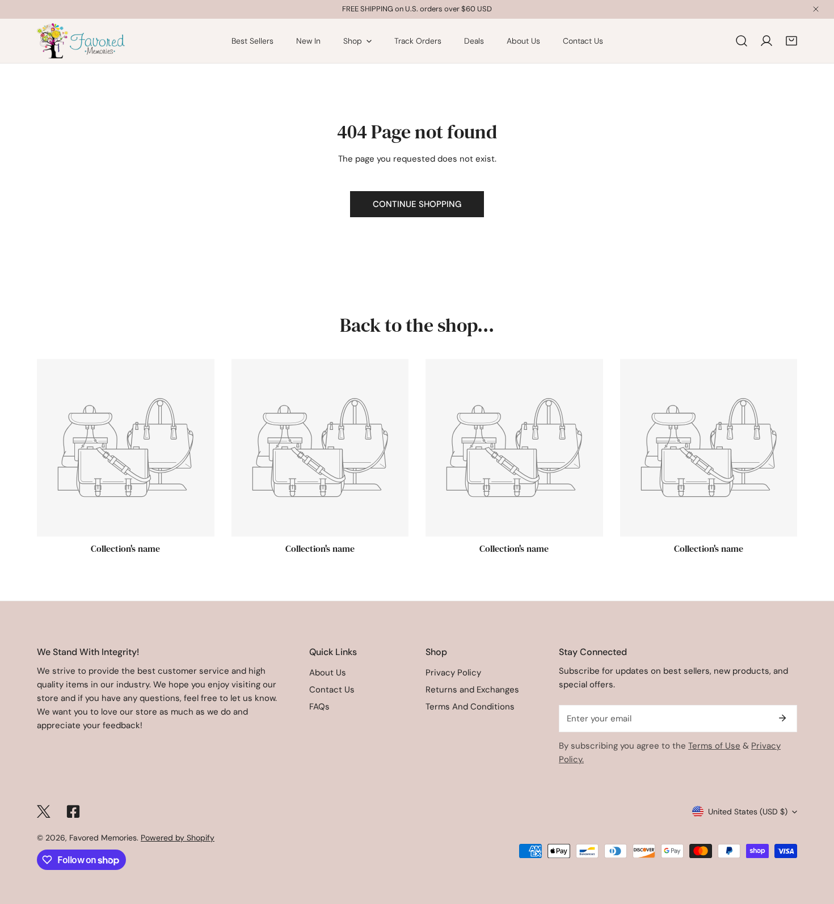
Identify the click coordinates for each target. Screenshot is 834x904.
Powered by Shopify (177, 838)
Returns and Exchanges (472, 689)
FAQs (319, 706)
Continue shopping (417, 204)
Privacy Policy (453, 672)
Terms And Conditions (470, 706)
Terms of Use (714, 745)
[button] (791, 40)
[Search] (741, 40)
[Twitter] (43, 811)
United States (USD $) (747, 811)
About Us (327, 672)
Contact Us (332, 689)
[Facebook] (73, 811)
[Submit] (782, 718)
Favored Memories (103, 838)
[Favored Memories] (81, 40)
